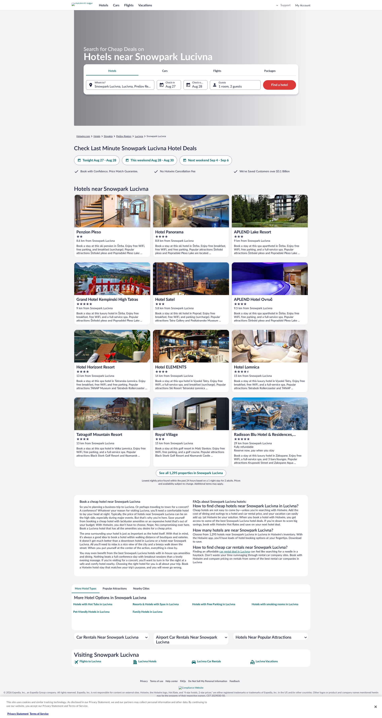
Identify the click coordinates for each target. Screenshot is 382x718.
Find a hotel (279, 85)
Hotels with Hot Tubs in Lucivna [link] (92, 604)
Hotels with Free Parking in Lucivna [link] (213, 604)
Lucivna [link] (139, 136)
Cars (116, 5)
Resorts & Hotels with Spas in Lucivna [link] (156, 604)
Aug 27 (170, 86)
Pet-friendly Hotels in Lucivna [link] (91, 612)
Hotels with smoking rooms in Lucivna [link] (275, 604)
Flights (129, 5)
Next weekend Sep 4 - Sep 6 (208, 160)
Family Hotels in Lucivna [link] (147, 612)
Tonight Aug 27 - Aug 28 (99, 160)
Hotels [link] (97, 136)
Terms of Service (39, 714)
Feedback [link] (235, 681)
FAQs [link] (183, 681)
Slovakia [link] (108, 136)
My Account (302, 5)
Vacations (145, 5)
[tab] (112, 71)
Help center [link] (172, 681)
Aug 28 (197, 86)
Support (285, 5)
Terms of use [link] (156, 681)
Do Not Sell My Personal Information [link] (207, 681)
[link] (103, 662)
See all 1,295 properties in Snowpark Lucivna (191, 473)
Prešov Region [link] (123, 136)
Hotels (103, 5)
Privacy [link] (144, 681)
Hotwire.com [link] (83, 136)
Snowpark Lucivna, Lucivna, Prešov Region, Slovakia (124, 86)
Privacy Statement (18, 714)
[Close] (375, 706)
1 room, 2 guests (230, 86)
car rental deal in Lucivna (234, 551)
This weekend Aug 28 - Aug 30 (152, 160)
